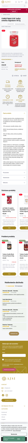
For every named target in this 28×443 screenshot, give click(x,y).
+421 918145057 (8, 391)
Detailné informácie (6, 59)
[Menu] (26, 2)
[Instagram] (6, 395)
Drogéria (3, 419)
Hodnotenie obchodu (14, 282)
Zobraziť (14, 11)
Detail (9, 227)
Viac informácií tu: (17, 360)
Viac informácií (17, 430)
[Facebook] (2, 395)
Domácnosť (4, 412)
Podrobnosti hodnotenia (20, 24)
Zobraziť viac (14, 333)
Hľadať (24, 6)
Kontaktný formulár (9, 400)
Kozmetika (3, 414)
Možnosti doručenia (20, 70)
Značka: (6, 26)
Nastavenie (14, 434)
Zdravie (3, 417)
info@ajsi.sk (7, 388)
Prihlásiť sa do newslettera (9, 369)
